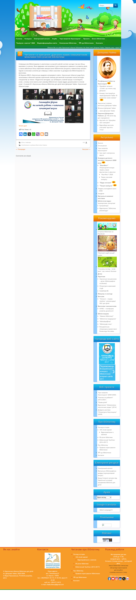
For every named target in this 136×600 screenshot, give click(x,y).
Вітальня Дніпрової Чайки (107, 108)
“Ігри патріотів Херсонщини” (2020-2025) (107, 393)
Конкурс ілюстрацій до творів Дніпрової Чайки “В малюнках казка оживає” (108, 95)
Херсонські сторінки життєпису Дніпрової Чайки (107, 104)
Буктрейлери (103, 206)
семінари (28, 142)
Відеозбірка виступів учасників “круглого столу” (106, 127)
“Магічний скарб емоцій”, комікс (106, 254)
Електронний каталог (42, 39)
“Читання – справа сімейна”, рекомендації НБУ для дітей (107, 301)
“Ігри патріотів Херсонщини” (70, 39)
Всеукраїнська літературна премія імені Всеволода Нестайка (108, 329)
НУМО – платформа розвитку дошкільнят (106, 309)
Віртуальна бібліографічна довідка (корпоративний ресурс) (107, 473)
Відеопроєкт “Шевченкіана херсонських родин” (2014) (107, 406)
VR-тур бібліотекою (86, 43)
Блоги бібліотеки (98, 39)
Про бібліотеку (103, 445)
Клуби (54, 39)
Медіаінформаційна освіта (47, 43)
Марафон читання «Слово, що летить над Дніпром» (107, 88)
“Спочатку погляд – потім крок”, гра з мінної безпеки (107, 270)
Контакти (99, 43)
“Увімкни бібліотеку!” (106, 316)
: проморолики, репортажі (106, 202)
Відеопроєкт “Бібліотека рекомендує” (107, 209)
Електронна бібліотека (68, 43)
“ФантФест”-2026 (107, 174)
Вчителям (39, 145)
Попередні (20, 149)
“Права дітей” (102, 402)
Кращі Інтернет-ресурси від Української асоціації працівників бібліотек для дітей (107, 481)
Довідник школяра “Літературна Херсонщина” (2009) (107, 412)
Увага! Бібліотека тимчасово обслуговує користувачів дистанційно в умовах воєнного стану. (118, 568)
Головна (19, 39)
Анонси (100, 143)
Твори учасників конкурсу (106, 178)
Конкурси (28, 39)
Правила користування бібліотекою (107, 448)
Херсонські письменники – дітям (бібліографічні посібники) (108, 281)
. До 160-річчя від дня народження (107, 115)
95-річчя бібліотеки (106, 437)
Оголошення (102, 146)
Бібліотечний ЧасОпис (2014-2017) (107, 441)
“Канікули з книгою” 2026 (25, 43)
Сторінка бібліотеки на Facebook (105, 233)
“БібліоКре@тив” (105, 321)
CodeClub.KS (103, 291)
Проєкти (86, 39)
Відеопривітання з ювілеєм (87, 560)
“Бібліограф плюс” (105, 324)
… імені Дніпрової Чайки (106, 111)
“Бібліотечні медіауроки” (107, 319)
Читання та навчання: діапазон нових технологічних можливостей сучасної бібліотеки (56, 55)
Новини (44, 145)
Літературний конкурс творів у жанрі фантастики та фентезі (107, 168)
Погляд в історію (103, 427)
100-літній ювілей (105, 430)
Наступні (86, 149)
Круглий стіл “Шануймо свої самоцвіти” (107, 121)
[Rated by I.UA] (106, 526)
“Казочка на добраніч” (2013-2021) (105, 398)
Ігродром (101, 193)
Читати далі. (23, 126)
